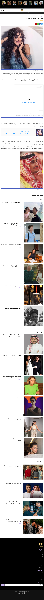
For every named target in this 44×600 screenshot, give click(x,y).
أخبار (42, 552)
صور (42, 556)
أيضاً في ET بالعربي (25, 131)
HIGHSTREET (19, 358)
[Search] (7, 10)
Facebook (25, 593)
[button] (42, 24)
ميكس (20, 205)
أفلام (20, 268)
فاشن (42, 565)
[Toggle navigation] (43, 10)
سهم (38, 195)
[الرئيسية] (22, 10)
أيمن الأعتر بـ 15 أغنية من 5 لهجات (14, 397)
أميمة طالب (41, 195)
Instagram (23, 593)
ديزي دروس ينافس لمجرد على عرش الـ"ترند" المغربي (17, 133)
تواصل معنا (41, 579)
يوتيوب (19, 593)
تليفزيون (20, 226)
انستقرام (41, 577)
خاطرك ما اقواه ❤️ (29, 113)
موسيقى (41, 16)
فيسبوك (41, 572)
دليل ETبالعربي (40, 567)
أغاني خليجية (34, 195)
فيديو (3, 10)
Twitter (21, 593)
